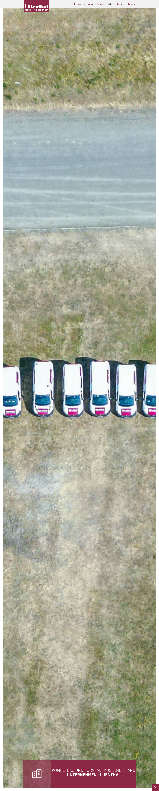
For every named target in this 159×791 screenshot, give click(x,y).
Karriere (131, 4)
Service (100, 4)
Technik (77, 4)
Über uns (120, 4)
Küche (109, 4)
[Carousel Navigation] (79, 396)
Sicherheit (88, 4)
